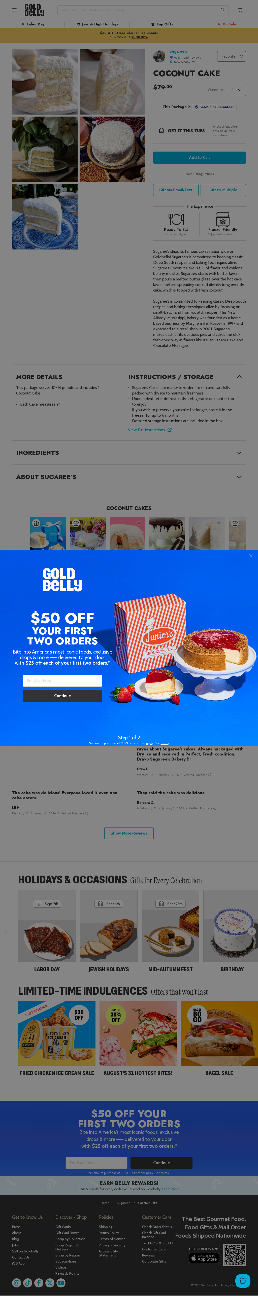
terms (165, 743)
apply (149, 743)
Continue (62, 695)
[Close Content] (250, 556)
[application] (243, 1281)
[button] (129, 648)
